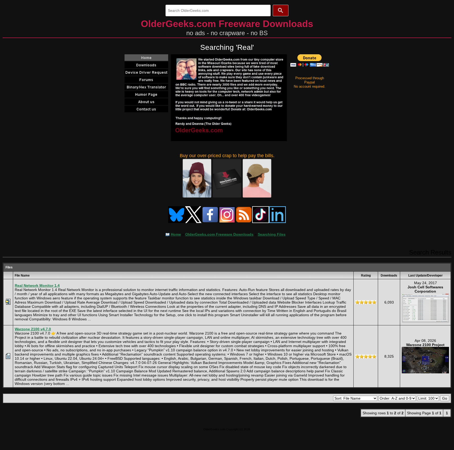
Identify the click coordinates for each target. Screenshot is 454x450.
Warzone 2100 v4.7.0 (33, 329)
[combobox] (218, 10)
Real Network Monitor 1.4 (37, 285)
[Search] (280, 10)
